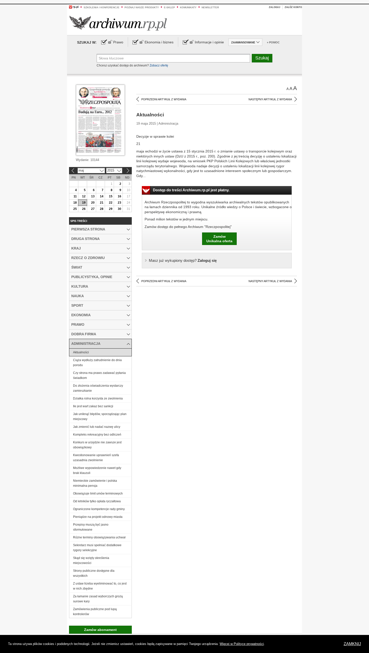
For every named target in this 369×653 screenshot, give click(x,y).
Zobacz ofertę (159, 65)
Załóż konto (293, 7)
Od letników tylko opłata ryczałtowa (97, 501)
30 (119, 209)
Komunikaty (188, 7)
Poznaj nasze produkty (142, 7)
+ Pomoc (273, 42)
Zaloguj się (183, 260)
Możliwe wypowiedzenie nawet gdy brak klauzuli (97, 470)
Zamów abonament (100, 630)
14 (101, 196)
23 (119, 202)
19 (84, 202)
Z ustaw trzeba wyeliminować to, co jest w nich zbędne (100, 586)
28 (101, 209)
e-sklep (169, 7)
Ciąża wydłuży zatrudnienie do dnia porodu (97, 362)
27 (93, 209)
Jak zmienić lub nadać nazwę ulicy (96, 427)
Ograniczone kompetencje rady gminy (99, 509)
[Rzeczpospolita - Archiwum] (118, 23)
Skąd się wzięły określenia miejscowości (91, 560)
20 (93, 202)
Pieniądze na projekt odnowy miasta (97, 517)
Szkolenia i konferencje (101, 7)
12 (84, 196)
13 (93, 196)
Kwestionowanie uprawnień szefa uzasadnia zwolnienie (96, 457)
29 (110, 209)
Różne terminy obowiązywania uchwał (99, 537)
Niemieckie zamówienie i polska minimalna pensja (95, 483)
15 (110, 196)
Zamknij (352, 644)
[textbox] (173, 58)
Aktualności (81, 352)
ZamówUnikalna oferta (219, 238)
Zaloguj (274, 7)
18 (75, 202)
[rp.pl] (74, 6)
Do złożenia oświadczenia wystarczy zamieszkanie (98, 388)
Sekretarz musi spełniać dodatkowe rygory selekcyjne (97, 547)
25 (75, 209)
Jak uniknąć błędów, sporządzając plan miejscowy (100, 416)
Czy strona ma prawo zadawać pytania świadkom (99, 375)
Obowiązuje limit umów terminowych (98, 493)
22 (110, 202)
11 (75, 196)
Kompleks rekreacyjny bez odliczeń (97, 434)
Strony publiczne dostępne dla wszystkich (93, 573)
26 (84, 209)
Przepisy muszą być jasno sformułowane (90, 527)
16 (119, 196)
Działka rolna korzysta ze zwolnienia (98, 398)
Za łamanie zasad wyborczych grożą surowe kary (98, 599)
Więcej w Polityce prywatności (242, 644)
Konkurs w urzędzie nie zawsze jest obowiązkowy (97, 445)
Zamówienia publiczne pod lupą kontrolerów (95, 611)
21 (101, 202)
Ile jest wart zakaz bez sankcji (93, 406)
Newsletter (210, 7)
